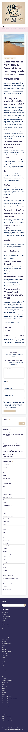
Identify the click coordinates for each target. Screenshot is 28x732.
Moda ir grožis (6, 521)
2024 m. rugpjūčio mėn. (7, 721)
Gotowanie (5, 472)
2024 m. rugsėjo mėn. (7, 718)
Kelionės (5, 489)
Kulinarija (5, 502)
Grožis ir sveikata (7, 483)
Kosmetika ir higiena (7, 497)
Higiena (4, 486)
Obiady (4, 529)
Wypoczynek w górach (8, 583)
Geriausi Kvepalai (7, 470)
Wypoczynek (6, 581)
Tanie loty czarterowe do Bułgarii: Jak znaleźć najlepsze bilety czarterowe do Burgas (13, 445)
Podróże (5, 535)
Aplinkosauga (6, 464)
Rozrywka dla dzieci (7, 546)
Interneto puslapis (8, 395)
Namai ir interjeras (7, 527)
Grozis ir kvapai (6, 478)
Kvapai (4, 510)
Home (3, 28)
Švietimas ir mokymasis (8, 554)
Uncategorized (6, 562)
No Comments (21, 74)
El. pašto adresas (8, 388)
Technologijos (6, 556)
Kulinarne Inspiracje (10, 58)
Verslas (4, 564)
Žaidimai (5, 586)
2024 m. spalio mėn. (6, 716)
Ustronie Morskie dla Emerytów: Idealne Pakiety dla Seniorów (13, 455)
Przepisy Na (6, 540)
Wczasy (5, 573)
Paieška (5, 419)
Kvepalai (8, 327)
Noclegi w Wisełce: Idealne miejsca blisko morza (13, 439)
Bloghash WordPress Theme (16, 729)
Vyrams (4, 567)
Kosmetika (5, 491)
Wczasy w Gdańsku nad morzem (10, 578)
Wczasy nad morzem (8, 575)
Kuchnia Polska (6, 499)
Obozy (4, 532)
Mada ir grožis (6, 518)
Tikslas (4, 559)
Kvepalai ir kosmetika (8, 516)
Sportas (5, 548)
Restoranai (5, 543)
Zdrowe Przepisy (7, 589)
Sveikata (5, 551)
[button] (8, 330)
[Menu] (3, 26)
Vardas (6, 381)
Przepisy (5, 537)
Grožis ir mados (6, 481)
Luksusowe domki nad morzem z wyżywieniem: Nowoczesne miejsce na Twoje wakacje (13, 434)
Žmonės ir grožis (6, 592)
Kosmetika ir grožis (7, 494)
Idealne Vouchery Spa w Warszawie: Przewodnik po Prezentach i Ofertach (13, 450)
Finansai (5, 467)
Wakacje (5, 570)
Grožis (4, 475)
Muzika (4, 524)
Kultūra (4, 508)
